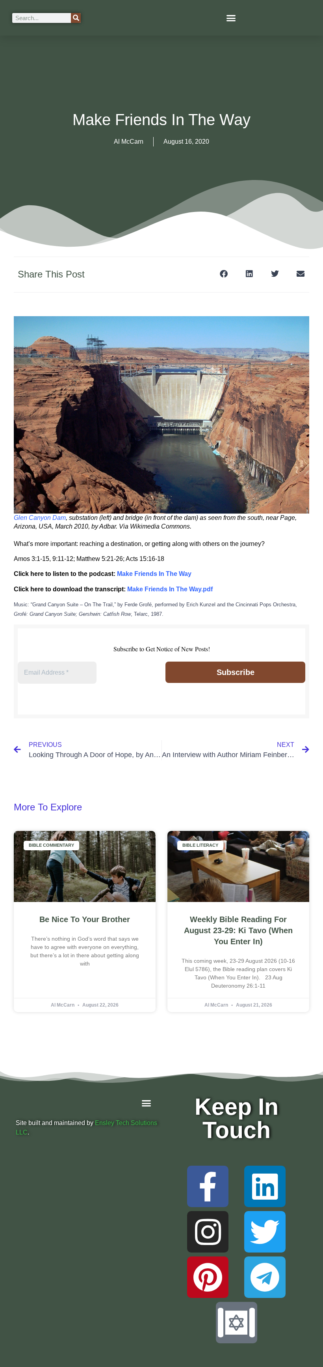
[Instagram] (207, 1232)
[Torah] (236, 1322)
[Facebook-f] (207, 1186)
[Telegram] (265, 1277)
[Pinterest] (207, 1277)
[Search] (76, 18)
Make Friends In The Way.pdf (170, 589)
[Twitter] (265, 1232)
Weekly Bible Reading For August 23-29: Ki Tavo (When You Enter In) (238, 930)
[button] (231, 17)
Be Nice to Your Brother (84, 919)
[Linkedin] (265, 1186)
